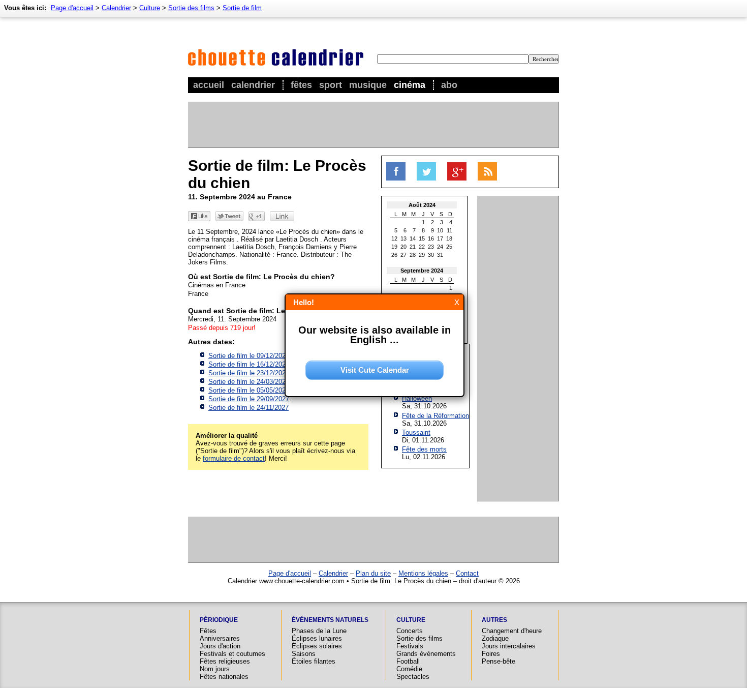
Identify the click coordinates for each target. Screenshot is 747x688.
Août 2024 (422, 205)
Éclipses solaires (317, 646)
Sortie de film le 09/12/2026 (248, 356)
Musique (368, 85)
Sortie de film (242, 8)
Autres (494, 619)
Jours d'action (220, 646)
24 (440, 247)
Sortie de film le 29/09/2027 (248, 399)
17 (440, 238)
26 (394, 255)
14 (413, 238)
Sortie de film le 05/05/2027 (248, 390)
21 (413, 247)
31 (440, 255)
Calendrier (253, 85)
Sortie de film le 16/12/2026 (248, 364)
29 (422, 255)
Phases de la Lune (319, 631)
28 (413, 255)
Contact (467, 573)
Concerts (409, 631)
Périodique (219, 619)
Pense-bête (498, 661)
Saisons (304, 653)
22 (422, 247)
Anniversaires (220, 638)
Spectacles (412, 676)
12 (394, 238)
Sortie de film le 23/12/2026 (248, 373)
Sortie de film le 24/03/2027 (248, 381)
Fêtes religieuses (225, 661)
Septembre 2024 (421, 270)
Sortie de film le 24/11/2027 (248, 407)
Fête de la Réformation (435, 416)
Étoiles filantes (313, 661)
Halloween (417, 398)
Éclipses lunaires (317, 638)
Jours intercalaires (509, 646)
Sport (330, 85)
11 (449, 230)
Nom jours (215, 669)
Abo (449, 85)
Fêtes (301, 85)
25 (449, 247)
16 (431, 238)
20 (403, 247)
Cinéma (409, 85)
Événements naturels (330, 619)
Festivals (409, 646)
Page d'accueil (72, 8)
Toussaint (416, 432)
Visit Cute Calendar (374, 370)
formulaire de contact (234, 458)
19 (394, 247)
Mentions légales (423, 573)
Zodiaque (495, 638)
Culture (149, 8)
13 (403, 238)
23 (431, 247)
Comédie (409, 669)
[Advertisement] (373, 124)
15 (422, 238)
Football (408, 661)
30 (431, 255)
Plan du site (373, 573)
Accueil (208, 85)
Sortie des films (191, 8)
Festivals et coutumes (232, 653)
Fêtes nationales (224, 676)
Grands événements (426, 653)
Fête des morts (424, 449)
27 (403, 255)
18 (449, 238)
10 (440, 230)
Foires (491, 653)
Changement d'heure (512, 631)
